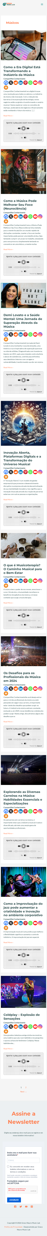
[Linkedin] (20, 82)
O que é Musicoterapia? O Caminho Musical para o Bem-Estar (23, 569)
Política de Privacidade (13, 1227)
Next (23, 1092)
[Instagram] (40, 82)
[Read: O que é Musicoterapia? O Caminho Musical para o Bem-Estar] (23, 545)
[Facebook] (6, 82)
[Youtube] (35, 82)
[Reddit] (16, 82)
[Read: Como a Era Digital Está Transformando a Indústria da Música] (23, 45)
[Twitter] (21, 1206)
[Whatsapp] (30, 82)
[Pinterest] (25, 82)
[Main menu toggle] (42, 4)
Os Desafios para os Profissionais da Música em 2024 (22, 677)
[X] (11, 82)
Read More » (8, 115)
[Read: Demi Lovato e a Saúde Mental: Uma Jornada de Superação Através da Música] (23, 295)
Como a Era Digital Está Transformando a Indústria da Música (22, 71)
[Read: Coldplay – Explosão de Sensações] (23, 992)
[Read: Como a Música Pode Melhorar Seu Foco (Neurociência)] (23, 171)
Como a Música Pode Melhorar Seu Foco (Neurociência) (20, 204)
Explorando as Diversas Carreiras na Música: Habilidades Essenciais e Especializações (23, 797)
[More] (6, 87)
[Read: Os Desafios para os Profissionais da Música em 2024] (23, 651)
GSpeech (39, 140)
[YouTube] (26, 1206)
